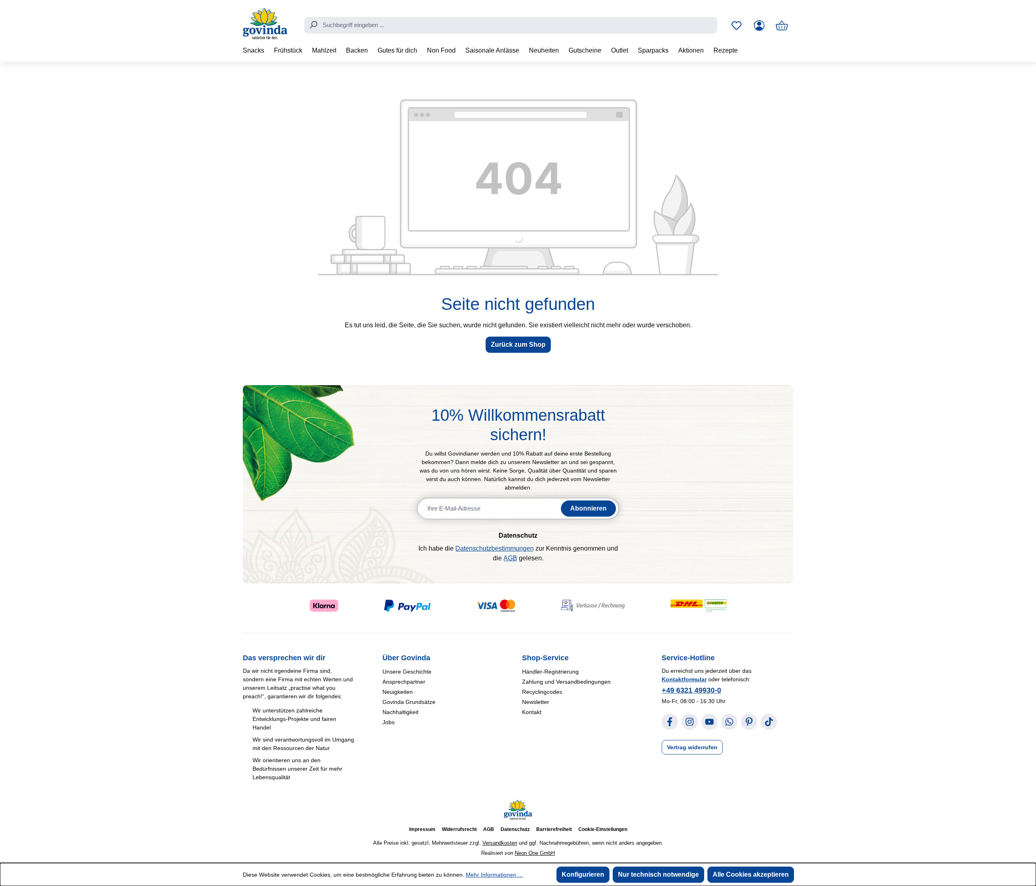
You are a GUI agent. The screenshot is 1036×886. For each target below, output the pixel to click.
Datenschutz (515, 829)
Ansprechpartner (403, 681)
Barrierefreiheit (554, 829)
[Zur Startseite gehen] (265, 23)
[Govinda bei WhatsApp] (729, 722)
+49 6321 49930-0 (691, 690)
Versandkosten (499, 843)
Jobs (388, 722)
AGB (510, 558)
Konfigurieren (583, 874)
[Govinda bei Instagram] (689, 722)
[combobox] (510, 25)
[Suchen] (313, 24)
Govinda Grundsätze (408, 702)
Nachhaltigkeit (400, 712)
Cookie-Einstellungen (602, 829)
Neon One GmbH (535, 853)
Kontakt (531, 712)
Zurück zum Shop (518, 344)
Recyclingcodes (542, 692)
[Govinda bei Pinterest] (749, 722)
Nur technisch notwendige (658, 874)
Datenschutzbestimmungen (494, 548)
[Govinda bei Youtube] (709, 722)
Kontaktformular (684, 679)
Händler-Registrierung (550, 671)
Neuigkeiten (397, 692)
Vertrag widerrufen (692, 747)
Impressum (422, 829)
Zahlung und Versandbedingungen (566, 681)
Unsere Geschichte (406, 671)
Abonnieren (588, 508)
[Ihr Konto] (759, 25)
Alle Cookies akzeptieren (751, 874)
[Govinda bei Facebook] (670, 722)
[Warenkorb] (782, 25)
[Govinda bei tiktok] (769, 722)
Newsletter (535, 702)
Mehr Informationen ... (494, 874)
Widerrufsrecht (459, 829)
